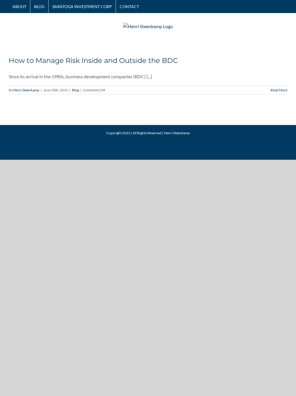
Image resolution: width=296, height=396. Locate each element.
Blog (75, 90)
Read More (279, 90)
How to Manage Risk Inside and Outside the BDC (93, 60)
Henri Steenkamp (26, 90)
